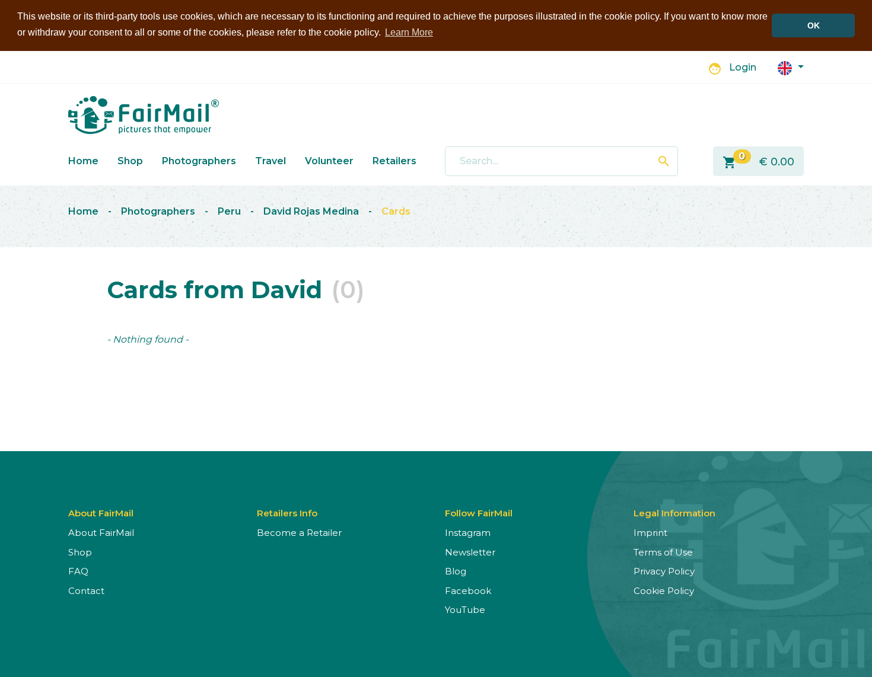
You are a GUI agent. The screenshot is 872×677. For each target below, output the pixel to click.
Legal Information (674, 513)
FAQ (78, 571)
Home (83, 161)
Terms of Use (663, 552)
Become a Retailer (299, 532)
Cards (395, 211)
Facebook (468, 590)
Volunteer (329, 161)
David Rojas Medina (311, 211)
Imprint (650, 532)
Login (742, 67)
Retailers (394, 161)
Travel (270, 161)
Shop (130, 161)
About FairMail (101, 532)
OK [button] (813, 25)
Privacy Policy (664, 571)
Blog (455, 571)
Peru (229, 211)
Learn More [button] (409, 32)
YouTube (465, 609)
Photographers (199, 161)
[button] (791, 67)
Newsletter (470, 552)
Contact (86, 590)
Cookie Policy (664, 590)
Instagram (468, 532)
